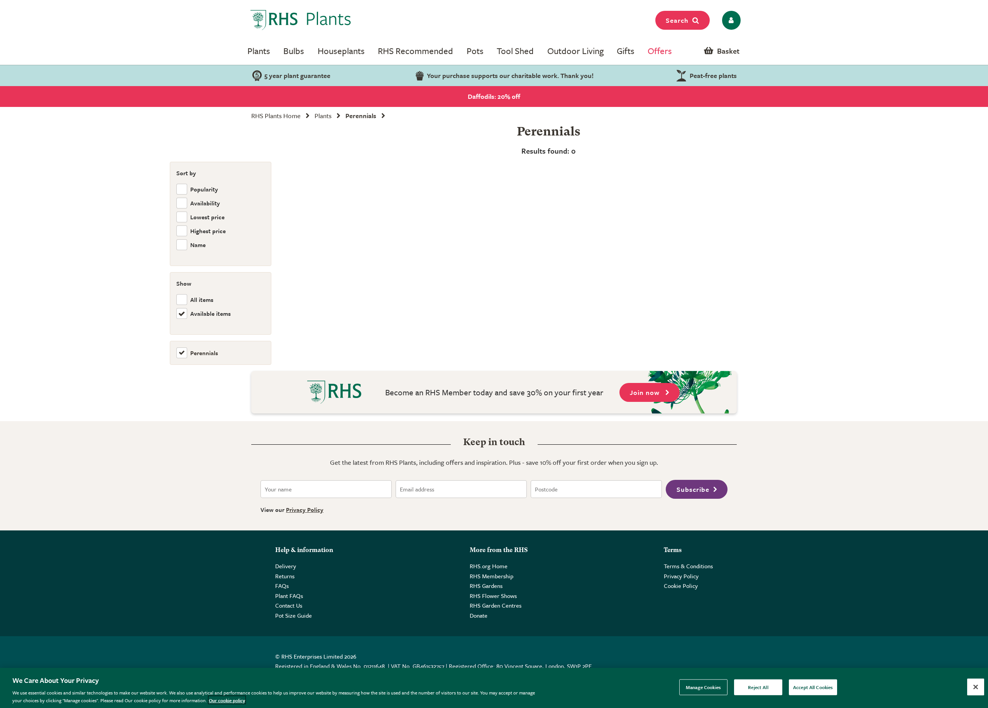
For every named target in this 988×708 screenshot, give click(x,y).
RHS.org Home (489, 566)
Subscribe (693, 489)
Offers (660, 50)
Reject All (758, 687)
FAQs (282, 585)
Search (677, 20)
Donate (478, 615)
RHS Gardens (486, 585)
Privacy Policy (304, 509)
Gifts (625, 50)
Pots (475, 50)
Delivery (285, 566)
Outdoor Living (575, 50)
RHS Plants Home (276, 115)
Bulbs (293, 50)
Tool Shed (515, 50)
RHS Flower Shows (493, 595)
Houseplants (341, 50)
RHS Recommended (415, 50)
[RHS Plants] (300, 20)
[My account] (730, 20)
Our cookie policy (227, 699)
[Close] (975, 687)
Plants (258, 50)
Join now (645, 392)
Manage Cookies (703, 687)
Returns (284, 576)
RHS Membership (491, 576)
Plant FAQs (289, 595)
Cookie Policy (681, 585)
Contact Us (288, 605)
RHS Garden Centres (495, 605)
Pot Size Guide (293, 615)
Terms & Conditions (688, 566)
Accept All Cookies (813, 687)
